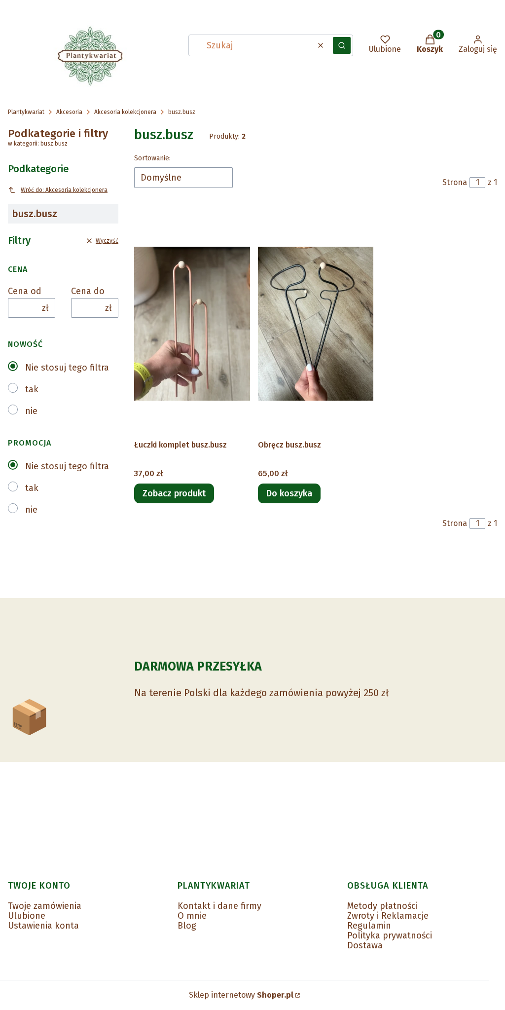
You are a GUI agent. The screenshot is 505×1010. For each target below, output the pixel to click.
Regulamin (369, 925)
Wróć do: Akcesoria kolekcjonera (64, 190)
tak (31, 389)
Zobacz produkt (174, 493)
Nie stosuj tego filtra (67, 367)
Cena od (24, 291)
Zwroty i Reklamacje (388, 915)
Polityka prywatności (389, 935)
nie (31, 411)
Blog (187, 925)
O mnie (192, 915)
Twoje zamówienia (44, 905)
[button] (342, 45)
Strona (454, 182)
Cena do (88, 291)
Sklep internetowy (241, 995)
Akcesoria (69, 112)
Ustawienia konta (43, 925)
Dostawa (365, 945)
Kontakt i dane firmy (219, 905)
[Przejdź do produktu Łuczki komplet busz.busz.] (192, 324)
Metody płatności (382, 905)
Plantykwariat (26, 112)
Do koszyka (289, 493)
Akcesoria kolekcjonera (125, 112)
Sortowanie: (152, 158)
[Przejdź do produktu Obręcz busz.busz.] (316, 324)
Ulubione (26, 915)
